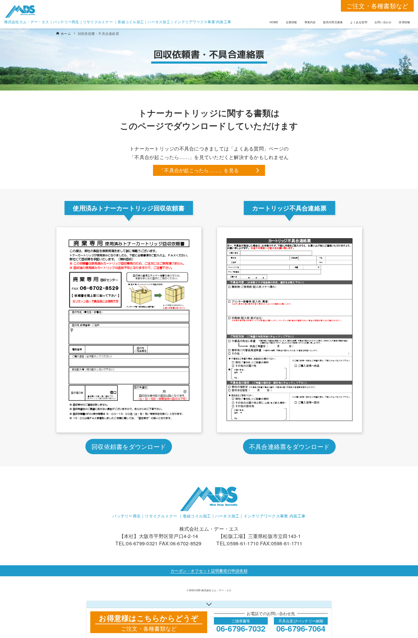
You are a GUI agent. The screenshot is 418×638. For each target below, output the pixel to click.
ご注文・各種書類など (377, 5)
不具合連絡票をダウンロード (289, 446)
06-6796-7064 (301, 628)
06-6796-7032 (241, 628)
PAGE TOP (402, 613)
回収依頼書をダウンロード (128, 446)
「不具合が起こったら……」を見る (199, 170)
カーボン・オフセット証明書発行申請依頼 (209, 570)
